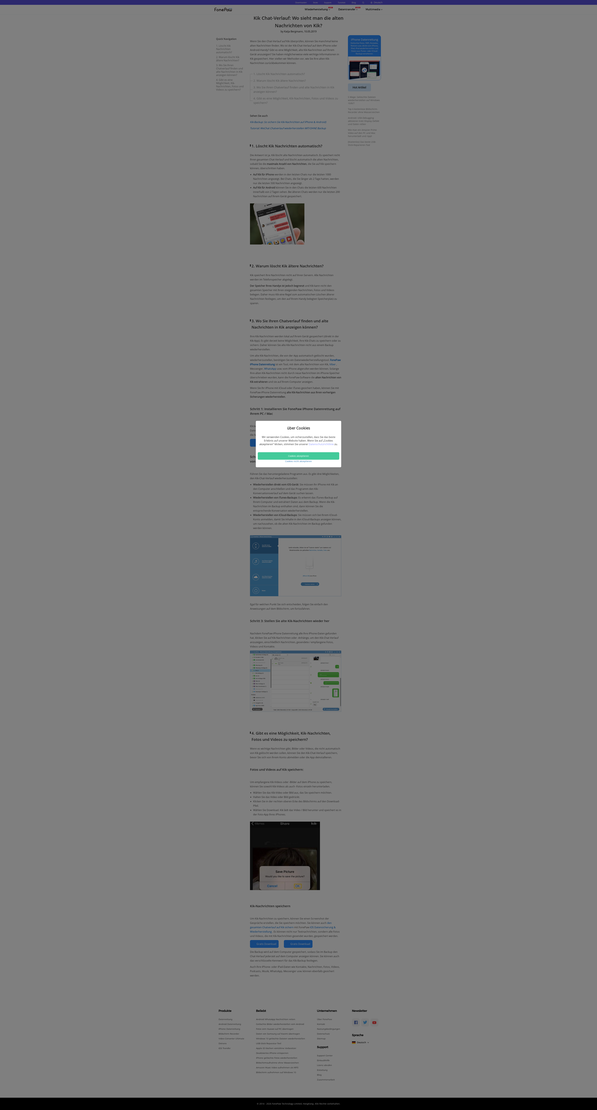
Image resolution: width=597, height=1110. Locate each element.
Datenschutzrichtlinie (321, 444)
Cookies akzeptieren (298, 455)
